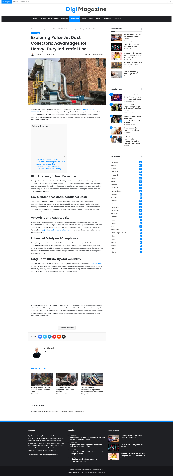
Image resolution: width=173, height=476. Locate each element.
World (114, 249)
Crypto (114, 194)
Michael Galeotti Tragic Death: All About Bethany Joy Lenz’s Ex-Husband (132, 119)
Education (115, 210)
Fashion (114, 201)
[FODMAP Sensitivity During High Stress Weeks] (116, 74)
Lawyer (114, 236)
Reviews (115, 214)
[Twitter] (45, 337)
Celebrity (115, 188)
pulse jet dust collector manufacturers (55, 230)
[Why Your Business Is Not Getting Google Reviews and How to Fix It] (116, 56)
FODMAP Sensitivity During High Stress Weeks (131, 74)
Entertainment (53, 19)
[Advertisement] (48, 141)
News (98, 19)
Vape (114, 246)
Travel (83, 19)
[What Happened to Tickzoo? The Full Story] (116, 130)
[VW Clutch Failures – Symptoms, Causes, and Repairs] (67, 379)
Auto (114, 220)
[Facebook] (40, 337)
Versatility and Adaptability (46, 164)
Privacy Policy (92, 472)
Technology (74, 19)
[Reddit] (59, 337)
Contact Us (107, 19)
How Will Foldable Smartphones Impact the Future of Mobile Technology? (92, 390)
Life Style (64, 19)
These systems (96, 263)
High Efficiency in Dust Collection (48, 160)
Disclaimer (102, 472)
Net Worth (115, 230)
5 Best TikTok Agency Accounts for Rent (131, 45)
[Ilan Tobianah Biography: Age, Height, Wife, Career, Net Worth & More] (116, 107)
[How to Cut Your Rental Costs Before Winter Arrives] (116, 37)
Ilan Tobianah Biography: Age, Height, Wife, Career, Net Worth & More (132, 108)
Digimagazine (86, 469)
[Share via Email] (64, 337)
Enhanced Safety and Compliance (48, 166)
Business (43, 19)
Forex (114, 252)
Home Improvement (119, 233)
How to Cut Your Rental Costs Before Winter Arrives (132, 37)
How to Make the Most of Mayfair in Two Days (133, 64)
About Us (76, 472)
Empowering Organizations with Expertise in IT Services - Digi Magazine (61, 411)
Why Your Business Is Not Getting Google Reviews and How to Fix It (34, 2)
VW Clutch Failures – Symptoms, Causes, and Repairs (65, 390)
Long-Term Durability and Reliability (49, 169)
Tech (114, 169)
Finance (115, 217)
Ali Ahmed (38, 54)
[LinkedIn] (50, 337)
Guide (114, 165)
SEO (113, 226)
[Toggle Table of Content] (62, 156)
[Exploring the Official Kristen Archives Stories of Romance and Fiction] (116, 97)
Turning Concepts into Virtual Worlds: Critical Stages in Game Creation (42, 390)
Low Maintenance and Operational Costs (51, 162)
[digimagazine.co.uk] (86, 10)
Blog (113, 181)
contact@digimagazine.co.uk (47, 455)
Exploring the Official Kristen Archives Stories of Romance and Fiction (132, 97)
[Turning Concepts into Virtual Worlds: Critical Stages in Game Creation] (42, 379)
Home (35, 19)
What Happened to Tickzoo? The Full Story (132, 129)
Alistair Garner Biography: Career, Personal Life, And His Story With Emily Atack (132, 140)
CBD (113, 239)
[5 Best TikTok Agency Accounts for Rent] (116, 47)
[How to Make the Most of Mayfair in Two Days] (116, 65)
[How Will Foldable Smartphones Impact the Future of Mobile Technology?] (92, 379)
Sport (114, 223)
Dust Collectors (67, 327)
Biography (115, 207)
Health (91, 19)
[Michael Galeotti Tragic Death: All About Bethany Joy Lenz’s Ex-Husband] (116, 119)
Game (114, 204)
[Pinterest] (54, 337)
